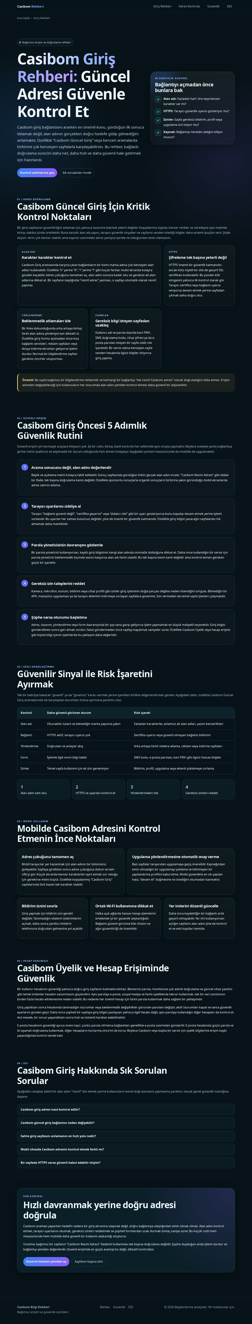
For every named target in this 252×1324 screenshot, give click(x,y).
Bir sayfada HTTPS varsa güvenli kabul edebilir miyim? (60, 1163)
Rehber (105, 1307)
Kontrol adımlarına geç (37, 173)
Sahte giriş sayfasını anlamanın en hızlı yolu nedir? (58, 1136)
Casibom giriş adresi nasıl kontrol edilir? (50, 1109)
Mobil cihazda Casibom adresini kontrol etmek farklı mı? (62, 1149)
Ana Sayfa (23, 18)
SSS (229, 6)
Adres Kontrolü (189, 6)
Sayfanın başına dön (89, 1261)
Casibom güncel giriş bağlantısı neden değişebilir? (57, 1123)
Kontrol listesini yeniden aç (46, 1261)
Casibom (30, 6)
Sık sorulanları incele (77, 173)
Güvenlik (213, 6)
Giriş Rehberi (162, 6)
